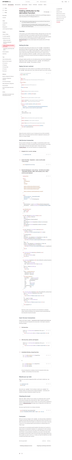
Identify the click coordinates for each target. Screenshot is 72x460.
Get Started (5, 4)
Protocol (30, 4)
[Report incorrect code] (46, 73)
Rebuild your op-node (60, 18)
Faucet (6, 10)
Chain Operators (11, 4)
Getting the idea (59, 11)
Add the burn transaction (60, 15)
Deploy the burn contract (60, 13)
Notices (45, 4)
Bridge (6, 12)
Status (6, 8)
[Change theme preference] (68, 2)
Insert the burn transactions (61, 16)
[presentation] (35, 101)
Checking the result (59, 20)
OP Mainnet (35, 4)
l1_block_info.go (22, 147)
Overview (58, 10)
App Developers (24, 4)
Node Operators (18, 4)
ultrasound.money (23, 39)
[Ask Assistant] (50, 73)
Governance (40, 4)
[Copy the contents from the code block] (48, 73)
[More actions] (51, 12)
